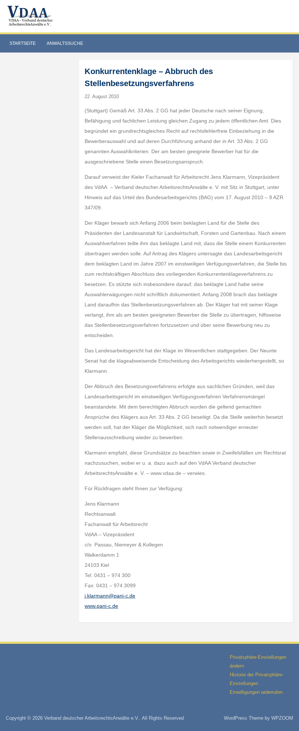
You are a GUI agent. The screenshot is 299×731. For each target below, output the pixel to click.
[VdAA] (31, 16)
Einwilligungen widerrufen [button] (256, 692)
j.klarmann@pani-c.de (110, 596)
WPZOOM (282, 718)
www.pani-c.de (101, 606)
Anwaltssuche (65, 43)
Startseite (22, 43)
